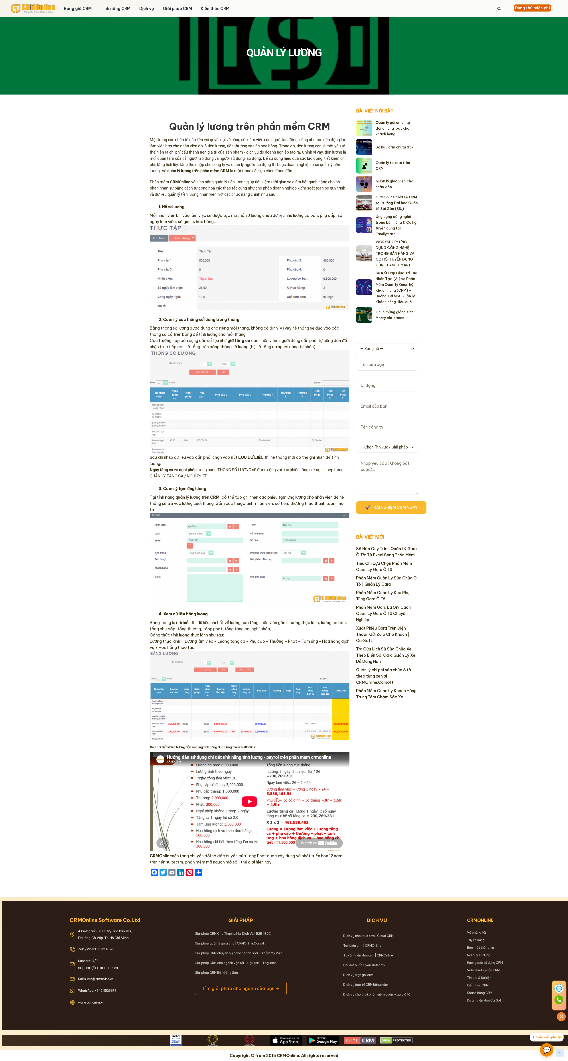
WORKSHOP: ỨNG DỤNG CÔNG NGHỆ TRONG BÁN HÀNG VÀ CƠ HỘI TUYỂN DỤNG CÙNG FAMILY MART (395, 253)
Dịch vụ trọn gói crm (358, 975)
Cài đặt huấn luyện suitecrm (364, 965)
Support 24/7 (88, 961)
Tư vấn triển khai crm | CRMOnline (368, 955)
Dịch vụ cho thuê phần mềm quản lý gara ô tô (376, 994)
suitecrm (174, 862)
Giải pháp (240, 920)
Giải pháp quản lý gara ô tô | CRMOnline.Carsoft (230, 943)
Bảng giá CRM (78, 8)
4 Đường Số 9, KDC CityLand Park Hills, (105, 931)
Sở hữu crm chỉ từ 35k (395, 147)
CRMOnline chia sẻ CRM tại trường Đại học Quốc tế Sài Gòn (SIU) (397, 203)
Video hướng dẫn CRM (483, 970)
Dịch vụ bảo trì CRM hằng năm (365, 985)
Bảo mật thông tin (480, 948)
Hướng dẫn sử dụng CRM (485, 963)
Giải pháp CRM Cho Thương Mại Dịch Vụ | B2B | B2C (233, 934)
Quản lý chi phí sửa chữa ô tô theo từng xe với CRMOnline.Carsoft (383, 676)
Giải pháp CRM (177, 8)
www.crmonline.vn (91, 1002)
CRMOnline (480, 920)
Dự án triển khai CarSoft (485, 1000)
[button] (499, 8)
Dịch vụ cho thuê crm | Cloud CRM (368, 936)
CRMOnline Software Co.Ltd (105, 920)
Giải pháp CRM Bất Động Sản (216, 973)
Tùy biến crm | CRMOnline (362, 946)
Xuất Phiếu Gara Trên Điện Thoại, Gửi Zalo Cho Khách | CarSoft (383, 634)
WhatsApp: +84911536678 (97, 991)
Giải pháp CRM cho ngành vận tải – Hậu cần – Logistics (235, 963)
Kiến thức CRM (215, 8)
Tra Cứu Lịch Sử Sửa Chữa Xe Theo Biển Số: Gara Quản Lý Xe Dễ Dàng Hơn (385, 655)
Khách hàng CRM (479, 993)
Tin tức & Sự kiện (479, 978)
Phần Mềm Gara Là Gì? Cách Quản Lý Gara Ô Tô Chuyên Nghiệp (383, 613)
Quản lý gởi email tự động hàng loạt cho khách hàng (393, 128)
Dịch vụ (146, 8)
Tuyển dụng (476, 940)
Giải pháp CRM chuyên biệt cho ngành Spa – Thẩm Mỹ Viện (238, 953)
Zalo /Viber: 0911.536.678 (96, 949)
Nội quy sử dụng (478, 955)
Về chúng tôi (476, 933)
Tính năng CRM (115, 8)
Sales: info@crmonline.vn (95, 979)
